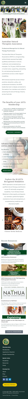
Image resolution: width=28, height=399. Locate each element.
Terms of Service (6, 395)
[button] (25, 2)
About (4, 371)
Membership (6, 349)
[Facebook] (4, 379)
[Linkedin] (10, 379)
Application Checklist (9, 352)
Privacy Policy (15, 395)
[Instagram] (7, 379)
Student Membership (8, 354)
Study (4, 365)
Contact (5, 376)
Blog (4, 374)
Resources (5, 363)
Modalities (5, 360)
